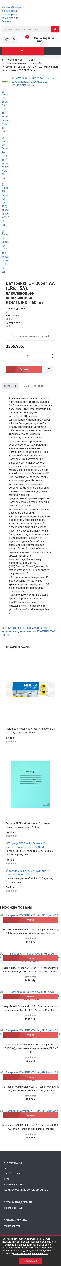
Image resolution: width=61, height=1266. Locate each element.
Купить (24, 369)
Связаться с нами (13, 1208)
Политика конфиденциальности (30, 1253)
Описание (10, 386)
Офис (32, 59)
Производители (12, 1226)
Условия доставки (14, 1184)
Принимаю (30, 1261)
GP (7, 311)
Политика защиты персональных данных (26, 1190)
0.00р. (41, 39)
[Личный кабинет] (14, 40)
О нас (6, 1179)
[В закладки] (49, 369)
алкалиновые (10, 631)
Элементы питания (16, 63)
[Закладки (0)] (6, 40)
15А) (46, 627)
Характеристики (32, 386)
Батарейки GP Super (20, 627)
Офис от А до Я (16, 59)
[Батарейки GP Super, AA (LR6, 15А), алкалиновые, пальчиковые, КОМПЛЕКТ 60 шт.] (5, 81)
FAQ (5, 1168)
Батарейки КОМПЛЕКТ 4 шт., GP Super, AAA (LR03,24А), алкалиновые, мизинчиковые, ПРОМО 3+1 (30, 1048)
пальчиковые (27, 631)
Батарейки (36, 63)
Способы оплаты (13, 1174)
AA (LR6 (38, 627)
